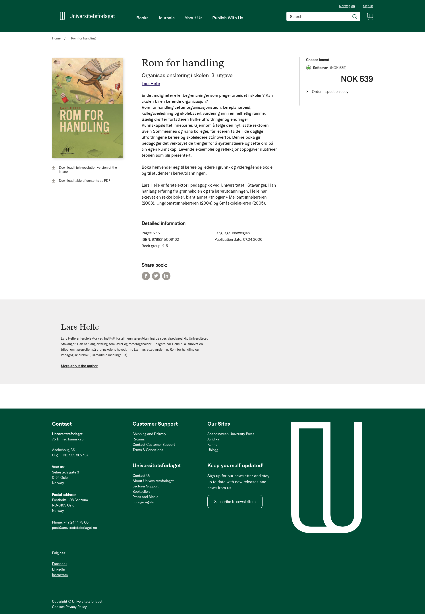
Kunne (212, 444)
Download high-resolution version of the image (88, 170)
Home (56, 38)
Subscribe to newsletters (235, 501)
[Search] (354, 16)
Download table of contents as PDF (84, 181)
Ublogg (212, 450)
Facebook (146, 276)
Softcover (329, 68)
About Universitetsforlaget (153, 481)
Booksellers (142, 491)
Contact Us (142, 475)
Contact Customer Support (154, 444)
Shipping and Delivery (149, 434)
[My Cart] (370, 16)
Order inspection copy (330, 91)
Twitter (156, 276)
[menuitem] (142, 17)
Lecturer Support (146, 486)
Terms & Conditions (148, 450)
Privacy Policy (76, 607)
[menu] (189, 17)
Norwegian (347, 6)
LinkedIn (166, 276)
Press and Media (145, 497)
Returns (139, 439)
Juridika (213, 439)
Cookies (58, 607)
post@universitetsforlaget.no (74, 528)
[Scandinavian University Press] (87, 16)
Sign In (368, 6)
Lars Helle (151, 83)
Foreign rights (143, 502)
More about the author (79, 366)
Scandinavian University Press (230, 434)
